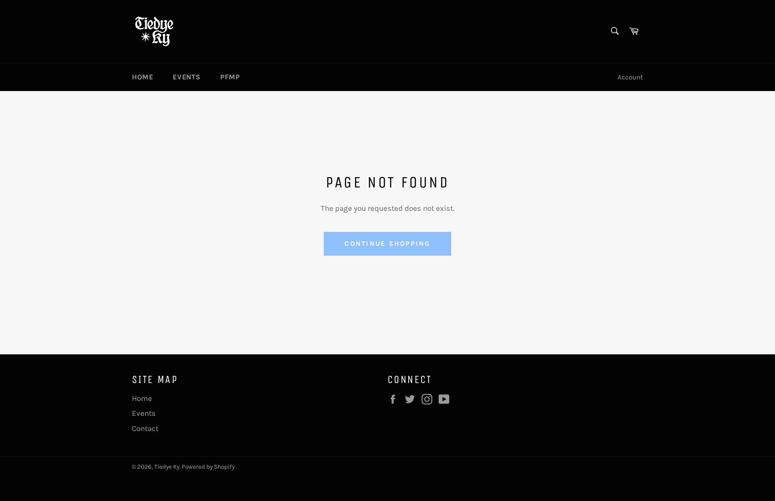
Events (186, 77)
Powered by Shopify (208, 466)
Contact (145, 428)
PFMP (229, 77)
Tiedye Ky (166, 466)
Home (142, 77)
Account (630, 77)
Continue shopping (387, 244)
